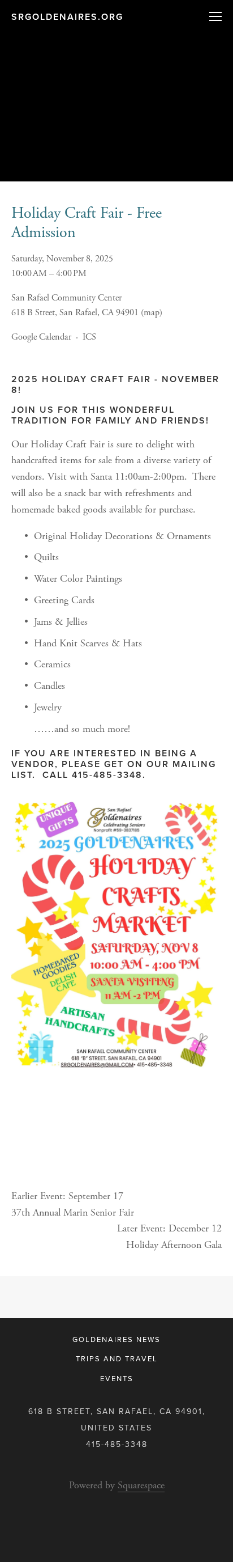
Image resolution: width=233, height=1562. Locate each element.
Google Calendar (41, 337)
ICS (89, 337)
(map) (151, 313)
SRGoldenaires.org (67, 16)
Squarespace (141, 1485)
